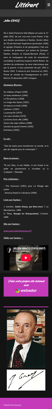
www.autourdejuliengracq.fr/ (17, 231)
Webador (17, 405)
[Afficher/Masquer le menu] (49, 4)
